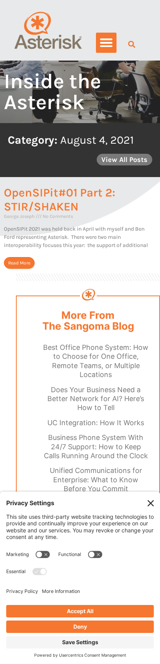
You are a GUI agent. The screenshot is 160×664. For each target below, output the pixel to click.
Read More (19, 263)
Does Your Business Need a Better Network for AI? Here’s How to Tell (95, 399)
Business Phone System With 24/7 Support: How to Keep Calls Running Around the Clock (96, 446)
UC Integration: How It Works (95, 423)
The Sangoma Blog (88, 326)
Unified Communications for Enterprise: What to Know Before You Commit (96, 479)
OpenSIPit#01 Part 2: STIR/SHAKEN (59, 200)
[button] (106, 43)
